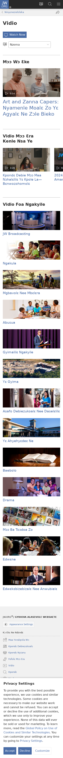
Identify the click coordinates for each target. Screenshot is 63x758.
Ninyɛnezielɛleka (14, 12)
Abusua (9, 322)
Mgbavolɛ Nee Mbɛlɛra (21, 293)
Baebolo (9, 470)
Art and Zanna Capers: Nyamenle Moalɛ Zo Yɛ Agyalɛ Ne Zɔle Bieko (31, 108)
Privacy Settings (31, 740)
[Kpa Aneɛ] (5, 44)
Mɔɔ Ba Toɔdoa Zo (18, 530)
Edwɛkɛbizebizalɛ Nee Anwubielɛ (30, 589)
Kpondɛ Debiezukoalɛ (18, 646)
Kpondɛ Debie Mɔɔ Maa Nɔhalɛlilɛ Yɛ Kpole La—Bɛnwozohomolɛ (22, 179)
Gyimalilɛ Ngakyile (18, 352)
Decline (25, 750)
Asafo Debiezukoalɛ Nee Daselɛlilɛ (31, 411)
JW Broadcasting (16, 234)
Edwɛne (9, 559)
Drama (8, 500)
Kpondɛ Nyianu (14, 653)
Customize (42, 750)
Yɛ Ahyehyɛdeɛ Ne (18, 441)
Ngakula (9, 263)
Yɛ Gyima (11, 382)
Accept (10, 750)
